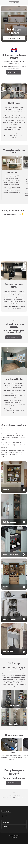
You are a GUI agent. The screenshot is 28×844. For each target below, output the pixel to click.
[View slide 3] (15, 802)
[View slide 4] (16, 802)
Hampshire (10, 68)
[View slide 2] (13, 802)
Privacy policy (14, 837)
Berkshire (18, 68)
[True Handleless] (12, 163)
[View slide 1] (11, 802)
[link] (14, 699)
